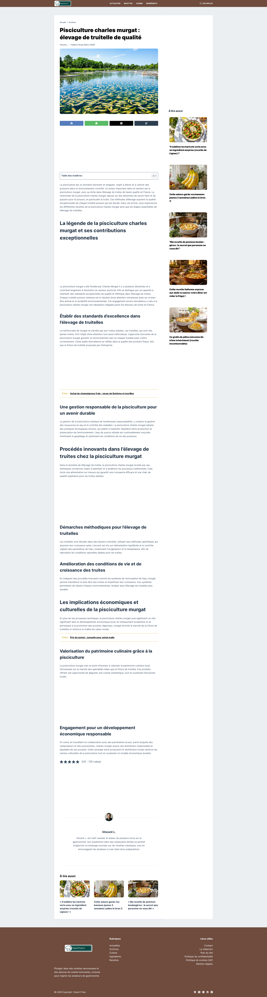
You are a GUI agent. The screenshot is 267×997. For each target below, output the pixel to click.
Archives (113, 949)
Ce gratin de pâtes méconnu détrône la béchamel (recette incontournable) (186, 340)
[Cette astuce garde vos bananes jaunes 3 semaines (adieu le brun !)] (109, 888)
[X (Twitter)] (121, 123)
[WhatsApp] (96, 123)
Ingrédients (151, 3)
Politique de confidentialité (199, 956)
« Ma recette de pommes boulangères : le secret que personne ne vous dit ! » (143, 905)
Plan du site (207, 952)
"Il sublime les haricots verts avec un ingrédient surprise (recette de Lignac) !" (188, 150)
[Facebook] (71, 123)
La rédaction (206, 949)
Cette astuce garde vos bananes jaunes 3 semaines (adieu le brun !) (108, 905)
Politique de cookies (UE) (199, 960)
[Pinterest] (208, 992)
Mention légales (204, 963)
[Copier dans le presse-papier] (146, 123)
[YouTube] (212, 992)
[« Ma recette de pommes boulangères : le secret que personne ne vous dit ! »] (143, 888)
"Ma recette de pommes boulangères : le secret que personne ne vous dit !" (187, 245)
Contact (208, 945)
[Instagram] (203, 992)
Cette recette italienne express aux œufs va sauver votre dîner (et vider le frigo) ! (188, 292)
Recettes (128, 3)
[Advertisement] (109, 149)
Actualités (115, 3)
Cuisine (139, 3)
